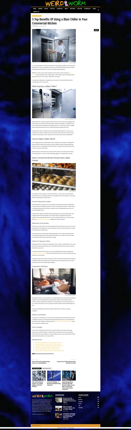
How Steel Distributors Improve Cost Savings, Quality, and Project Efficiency (37, 384)
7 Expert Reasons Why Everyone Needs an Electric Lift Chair (66, 362)
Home (34, 8)
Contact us (36, 11)
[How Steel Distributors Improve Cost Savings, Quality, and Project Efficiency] (39, 376)
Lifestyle (52, 8)
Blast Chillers (38, 353)
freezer (51, 353)
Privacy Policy (71, 427)
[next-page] (75, 368)
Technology (87, 8)
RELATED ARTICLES (36, 368)
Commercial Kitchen (45, 353)
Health (46, 8)
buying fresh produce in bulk (39, 253)
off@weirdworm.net (40, 414)
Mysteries (72, 8)
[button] (98, 10)
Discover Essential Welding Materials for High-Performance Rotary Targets (69, 400)
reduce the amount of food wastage (62, 321)
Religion (79, 8)
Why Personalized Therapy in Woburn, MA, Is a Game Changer (69, 408)
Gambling (80, 407)
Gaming (40, 8)
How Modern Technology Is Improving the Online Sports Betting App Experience (69, 416)
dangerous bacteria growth (43, 219)
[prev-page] (73, 368)
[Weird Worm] (65, 3)
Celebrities (60, 8)
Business (36, 14)
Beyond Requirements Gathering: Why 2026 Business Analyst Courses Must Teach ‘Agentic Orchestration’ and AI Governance (68, 385)
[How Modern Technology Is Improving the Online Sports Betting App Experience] (58, 415)
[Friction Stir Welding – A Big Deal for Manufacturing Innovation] (54, 376)
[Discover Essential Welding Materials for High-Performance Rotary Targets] (58, 400)
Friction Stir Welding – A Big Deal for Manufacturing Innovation (54, 383)
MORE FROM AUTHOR (46, 368)
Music (66, 8)
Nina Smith (35, 26)
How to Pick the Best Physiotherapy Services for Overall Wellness (41, 362)
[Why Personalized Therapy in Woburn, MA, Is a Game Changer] (58, 408)
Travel (94, 8)
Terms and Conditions (62, 427)
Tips (40, 16)
